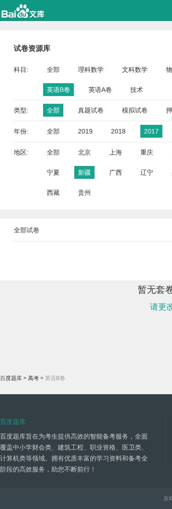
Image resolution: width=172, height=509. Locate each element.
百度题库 (11, 378)
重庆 (146, 152)
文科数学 (135, 69)
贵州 (84, 192)
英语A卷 (100, 89)
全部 (53, 69)
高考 (33, 378)
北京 (84, 152)
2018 (118, 131)
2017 (151, 131)
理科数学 (91, 69)
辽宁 (146, 172)
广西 (115, 172)
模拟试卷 (135, 110)
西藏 (53, 192)
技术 (136, 89)
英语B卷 (58, 89)
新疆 (84, 172)
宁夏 (53, 172)
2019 (85, 131)
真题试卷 (91, 110)
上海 (115, 152)
